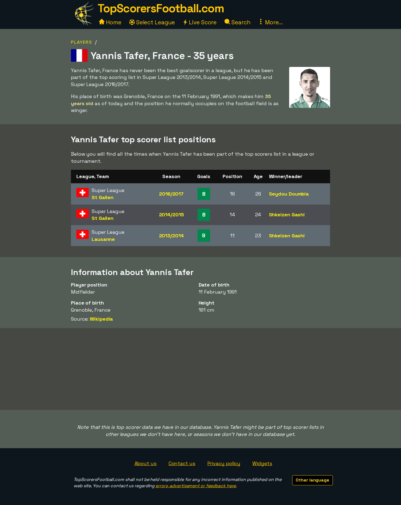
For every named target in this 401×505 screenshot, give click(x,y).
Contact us (182, 463)
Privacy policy (224, 463)
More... (273, 22)
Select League (155, 22)
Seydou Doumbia (289, 194)
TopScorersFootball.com (161, 8)
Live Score (202, 22)
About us (145, 463)
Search (240, 22)
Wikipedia (101, 319)
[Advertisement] (200, 369)
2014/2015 (171, 214)
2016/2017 (171, 194)
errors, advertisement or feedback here (195, 486)
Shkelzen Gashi (287, 214)
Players (81, 42)
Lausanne (103, 239)
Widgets (262, 463)
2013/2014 (171, 235)
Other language (312, 480)
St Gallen (102, 197)
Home (112, 22)
